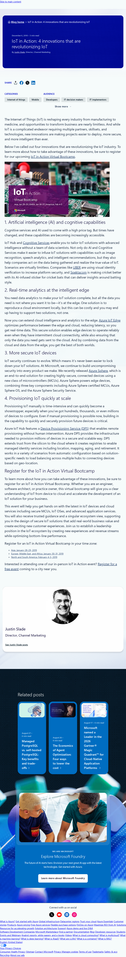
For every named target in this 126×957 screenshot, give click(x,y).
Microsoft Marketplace (46, 931)
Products (11, 925)
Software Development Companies (17, 931)
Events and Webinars (10, 935)
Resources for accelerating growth (17, 928)
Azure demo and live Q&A (80, 928)
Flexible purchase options (63, 925)
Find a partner (66, 931)
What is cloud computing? (86, 935)
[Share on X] (27, 83)
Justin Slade (19, 52)
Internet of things (16, 99)
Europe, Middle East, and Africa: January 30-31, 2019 (37, 553)
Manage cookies (70, 951)
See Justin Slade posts (16, 644)
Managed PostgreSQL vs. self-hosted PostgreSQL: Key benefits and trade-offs (31, 754)
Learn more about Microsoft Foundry (63, 878)
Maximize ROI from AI (105, 925)
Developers (51, 99)
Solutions (121, 925)
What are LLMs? (68, 938)
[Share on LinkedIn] (33, 83)
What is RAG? (105, 938)
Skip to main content (10, 1)
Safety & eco (110, 951)
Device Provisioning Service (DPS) (65, 428)
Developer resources (105, 931)
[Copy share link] (16, 83)
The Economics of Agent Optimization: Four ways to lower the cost (63, 757)
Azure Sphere (98, 371)
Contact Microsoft (44, 951)
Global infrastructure (49, 921)
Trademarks (98, 951)
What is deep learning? (32, 938)
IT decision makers (73, 99)
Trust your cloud (88, 921)
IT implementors (98, 99)
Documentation (81, 931)
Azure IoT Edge (109, 320)
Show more (61, 106)
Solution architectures (46, 928)
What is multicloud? (109, 935)
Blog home (17, 22)
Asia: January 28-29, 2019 (24, 550)
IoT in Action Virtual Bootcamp (53, 157)
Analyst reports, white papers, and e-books (42, 935)
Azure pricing (23, 925)
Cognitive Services (36, 243)
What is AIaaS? (51, 938)
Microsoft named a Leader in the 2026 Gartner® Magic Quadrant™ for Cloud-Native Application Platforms (94, 748)
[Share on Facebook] (21, 83)
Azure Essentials (105, 921)
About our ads (17, 955)
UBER (77, 267)
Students (120, 931)
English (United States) (11, 942)
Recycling (5, 955)
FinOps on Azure (85, 925)
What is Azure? (7, 921)
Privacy (58, 951)
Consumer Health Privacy (12, 951)
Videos (68, 935)
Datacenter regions (69, 921)
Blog (92, 931)
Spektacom (78, 272)
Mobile (35, 99)
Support (62, 928)
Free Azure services (40, 925)
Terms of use (85, 951)
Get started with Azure (27, 921)
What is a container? (87, 938)
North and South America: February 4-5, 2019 (34, 557)
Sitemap (30, 951)
